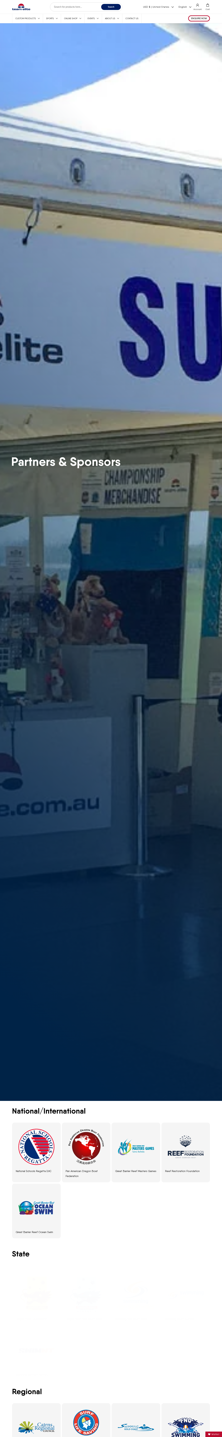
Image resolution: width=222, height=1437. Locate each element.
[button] (207, 7)
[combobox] (86, 6)
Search (111, 7)
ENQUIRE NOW (199, 18)
